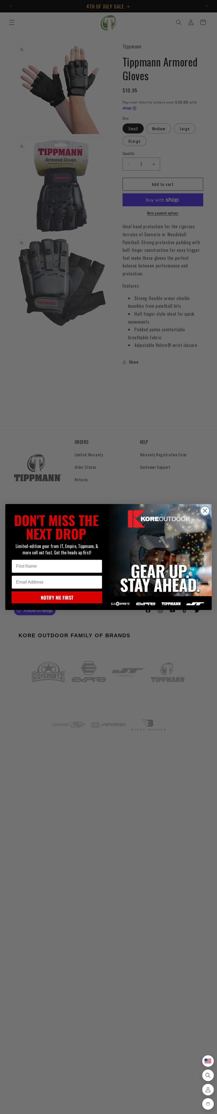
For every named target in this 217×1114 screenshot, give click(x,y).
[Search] (208, 1075)
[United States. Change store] (208, 1061)
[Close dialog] (205, 510)
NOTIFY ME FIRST (57, 597)
